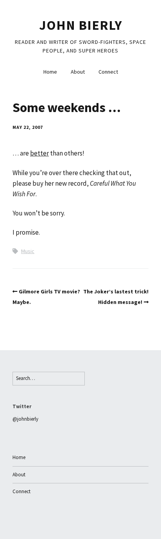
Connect (108, 71)
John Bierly (80, 25)
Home (50, 71)
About (78, 71)
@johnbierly (25, 419)
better (39, 153)
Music (27, 251)
